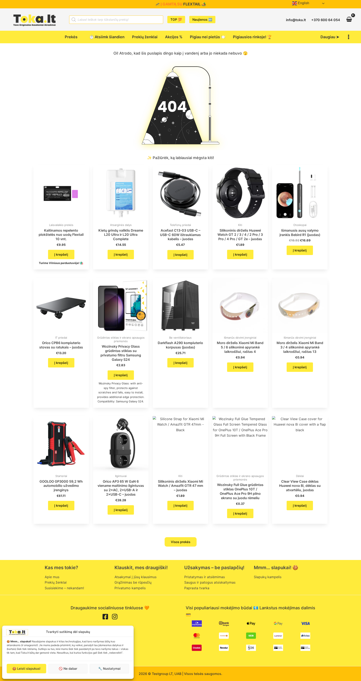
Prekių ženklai (56, 582)
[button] (176, 19)
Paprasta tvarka (196, 588)
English (303, 3)
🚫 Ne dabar (68, 669)
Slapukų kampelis (267, 577)
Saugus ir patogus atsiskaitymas (209, 582)
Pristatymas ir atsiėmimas (204, 577)
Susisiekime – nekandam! (64, 588)
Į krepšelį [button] (61, 254)
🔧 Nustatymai (109, 669)
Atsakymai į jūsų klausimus (135, 577)
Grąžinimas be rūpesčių (132, 582)
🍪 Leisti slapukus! (26, 669)
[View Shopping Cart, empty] (349, 19)
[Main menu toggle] (348, 37)
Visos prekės (180, 542)
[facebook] (105, 616)
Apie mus (52, 577)
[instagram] (115, 616)
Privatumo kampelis (130, 588)
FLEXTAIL (192, 4)
